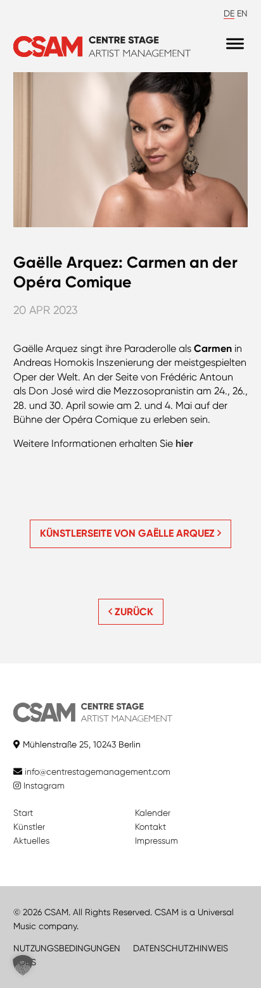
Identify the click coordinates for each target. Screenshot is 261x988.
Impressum (156, 840)
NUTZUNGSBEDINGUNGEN (66, 948)
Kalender (152, 813)
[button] (23, 965)
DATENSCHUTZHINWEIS (180, 948)
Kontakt (150, 827)
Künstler (29, 827)
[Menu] (235, 43)
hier (184, 443)
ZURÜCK (132, 612)
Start (23, 813)
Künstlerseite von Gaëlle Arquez (128, 533)
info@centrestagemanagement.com (97, 771)
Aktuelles (31, 840)
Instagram (43, 785)
